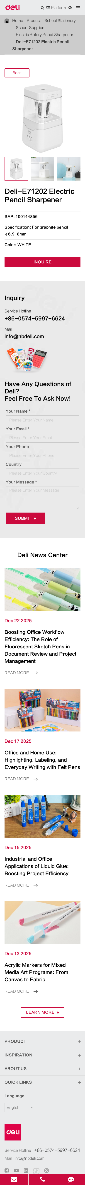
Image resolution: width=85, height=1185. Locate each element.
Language (14, 1096)
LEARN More (40, 1012)
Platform (58, 8)
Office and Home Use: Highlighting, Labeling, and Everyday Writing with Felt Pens (42, 760)
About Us (16, 1069)
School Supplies (30, 28)
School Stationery (60, 21)
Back (17, 73)
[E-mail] (14, 1179)
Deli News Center (42, 555)
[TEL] (43, 1179)
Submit (23, 518)
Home (17, 21)
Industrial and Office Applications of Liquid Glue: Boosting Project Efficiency (37, 866)
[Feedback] (71, 1179)
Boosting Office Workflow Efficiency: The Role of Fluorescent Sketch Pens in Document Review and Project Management (40, 647)
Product (34, 21)
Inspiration (18, 1055)
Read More (17, 673)
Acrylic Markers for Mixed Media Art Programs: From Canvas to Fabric (36, 972)
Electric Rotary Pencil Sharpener (44, 35)
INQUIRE (42, 262)
